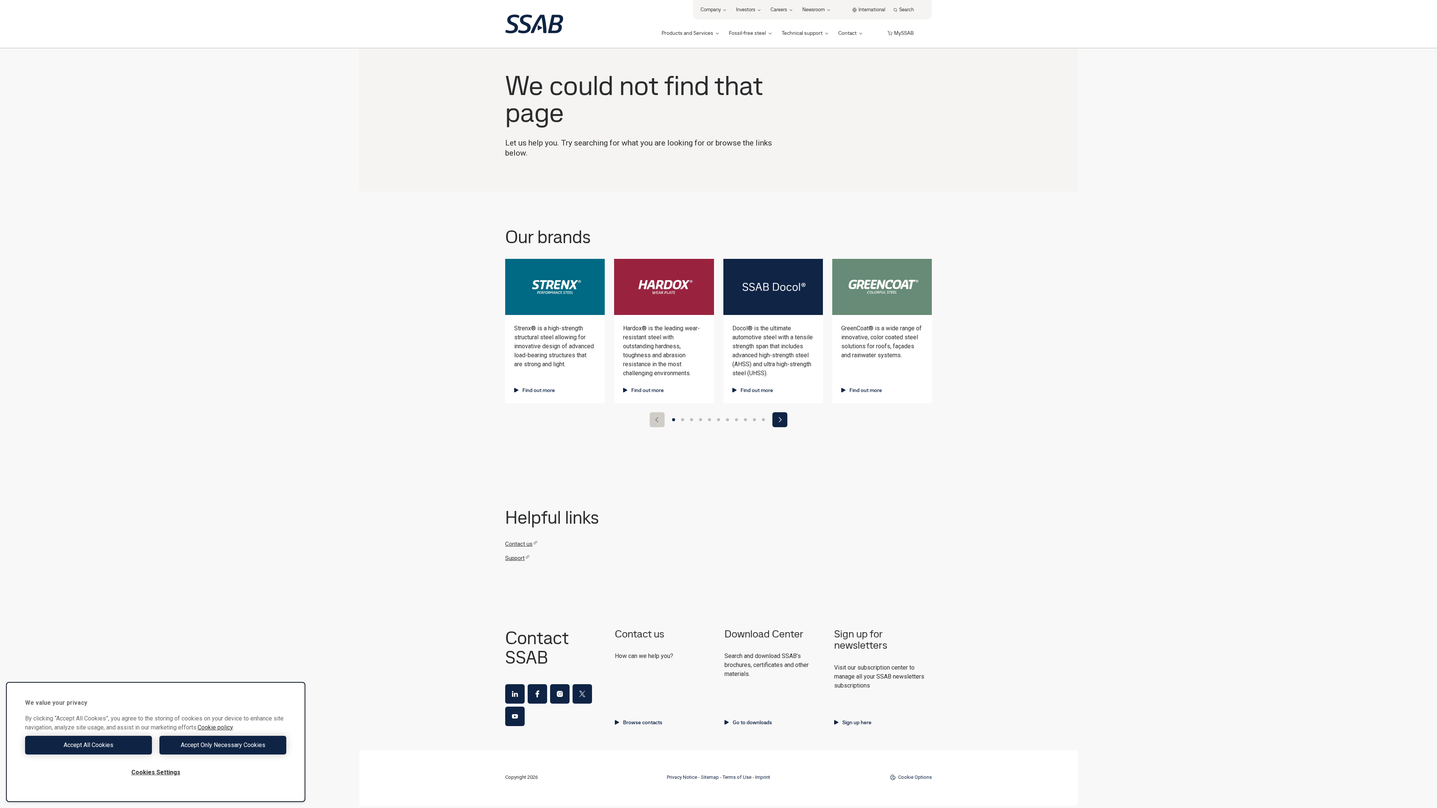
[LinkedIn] (515, 694)
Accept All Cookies (88, 745)
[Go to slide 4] (700, 419)
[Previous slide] (657, 419)
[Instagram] (560, 694)
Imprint (762, 777)
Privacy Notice (682, 777)
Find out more (538, 390)
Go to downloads (752, 722)
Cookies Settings (155, 772)
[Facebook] (537, 694)
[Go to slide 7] (727, 419)
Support (515, 558)
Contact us (519, 544)
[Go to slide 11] (763, 419)
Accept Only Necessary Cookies (223, 745)
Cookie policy (215, 727)
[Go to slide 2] (682, 419)
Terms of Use (737, 777)
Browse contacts (642, 722)
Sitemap (710, 777)
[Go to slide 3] (691, 419)
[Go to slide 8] (736, 419)
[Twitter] (582, 694)
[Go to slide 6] (718, 419)
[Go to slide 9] (745, 419)
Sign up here (857, 722)
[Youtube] (515, 716)
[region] (155, 742)
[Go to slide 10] (754, 419)
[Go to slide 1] (673, 419)
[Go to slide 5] (709, 419)
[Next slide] (779, 419)
